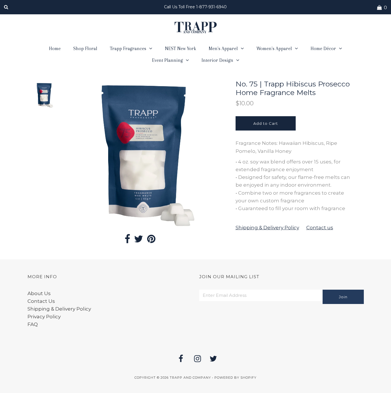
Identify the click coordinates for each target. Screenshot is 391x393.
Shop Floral (85, 48)
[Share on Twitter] (138, 241)
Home (55, 48)
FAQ (32, 324)
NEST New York (180, 48)
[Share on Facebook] (127, 241)
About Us (39, 293)
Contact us (319, 227)
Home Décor (323, 48)
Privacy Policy (44, 316)
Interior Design (217, 60)
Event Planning (167, 60)
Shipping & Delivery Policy (267, 227)
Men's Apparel (223, 48)
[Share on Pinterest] (151, 241)
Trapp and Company (190, 378)
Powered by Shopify (235, 378)
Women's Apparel (274, 48)
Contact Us (41, 301)
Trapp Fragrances (128, 48)
